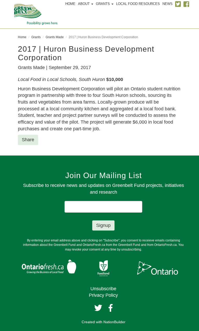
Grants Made (55, 37)
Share (28, 139)
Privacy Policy (103, 295)
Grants (36, 37)
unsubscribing (131, 249)
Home (22, 37)
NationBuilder (114, 322)
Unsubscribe (103, 288)
